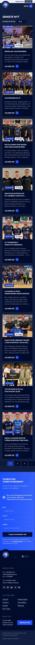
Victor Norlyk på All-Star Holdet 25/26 (14, 390)
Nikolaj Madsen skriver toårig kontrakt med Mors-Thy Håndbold (17, 439)
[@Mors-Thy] (19, 587)
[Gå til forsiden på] (6, 5)
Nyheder (5, 599)
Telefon (5, 524)
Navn (4, 507)
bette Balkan (22, 602)
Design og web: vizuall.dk (11, 638)
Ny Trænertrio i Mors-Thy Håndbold (13, 243)
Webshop (21, 606)
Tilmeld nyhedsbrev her (17, 534)
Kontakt (5, 606)
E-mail (5, 516)
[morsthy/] (7, 587)
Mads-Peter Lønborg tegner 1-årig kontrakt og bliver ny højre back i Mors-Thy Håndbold (17, 341)
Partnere (6, 602)
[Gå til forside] (6, 555)
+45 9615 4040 (10, 580)
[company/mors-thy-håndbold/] (11, 587)
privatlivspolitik (17, 541)
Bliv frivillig (6, 609)
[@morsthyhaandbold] (15, 587)
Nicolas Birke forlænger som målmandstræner (15, 146)
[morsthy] (4, 587)
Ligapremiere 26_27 (12, 98)
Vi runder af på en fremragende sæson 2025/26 (17, 292)
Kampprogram (22, 599)
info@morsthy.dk (13, 583)
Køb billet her (25, 622)
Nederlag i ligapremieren (15, 51)
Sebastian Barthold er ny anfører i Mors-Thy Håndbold (14, 194)
